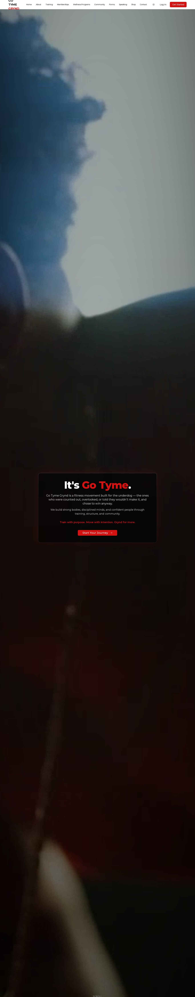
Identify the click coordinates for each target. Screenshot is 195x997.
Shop (133, 4)
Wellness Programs (81, 4)
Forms (112, 4)
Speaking (123, 4)
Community (99, 4)
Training (49, 4)
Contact (143, 4)
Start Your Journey (95, 532)
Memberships (63, 4)
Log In (163, 4)
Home (29, 4)
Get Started (178, 4)
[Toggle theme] (153, 4)
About (38, 4)
